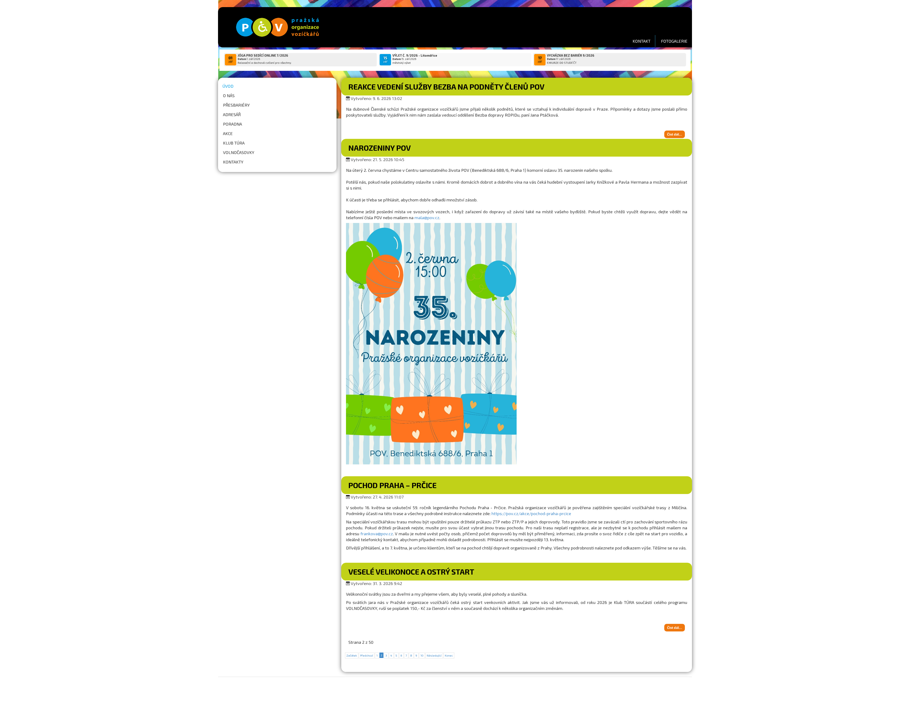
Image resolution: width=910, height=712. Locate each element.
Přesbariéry (236, 105)
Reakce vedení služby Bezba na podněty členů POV (446, 86)
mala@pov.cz (426, 217)
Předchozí (366, 655)
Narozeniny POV (379, 147)
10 (421, 655)
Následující (434, 655)
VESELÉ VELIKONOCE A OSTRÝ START (411, 571)
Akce (228, 133)
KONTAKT (641, 41)
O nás (229, 95)
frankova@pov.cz (376, 533)
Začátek (351, 655)
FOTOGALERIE (674, 41)
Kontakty (233, 161)
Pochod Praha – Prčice (392, 485)
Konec (449, 655)
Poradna (232, 124)
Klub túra (234, 142)
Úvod (228, 86)
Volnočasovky (238, 152)
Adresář (232, 114)
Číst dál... (674, 134)
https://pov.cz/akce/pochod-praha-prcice (531, 513)
